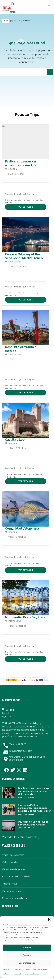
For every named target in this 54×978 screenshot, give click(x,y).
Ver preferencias (27, 963)
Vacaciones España (12, 891)
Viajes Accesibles (11, 862)
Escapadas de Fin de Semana (17, 876)
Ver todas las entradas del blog (20, 837)
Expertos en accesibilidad (15, 898)
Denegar (27, 955)
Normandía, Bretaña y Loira (25, 617)
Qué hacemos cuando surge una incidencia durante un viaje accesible (34, 791)
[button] (49, 919)
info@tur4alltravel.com (20, 751)
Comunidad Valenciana (22, 528)
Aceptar (27, 947)
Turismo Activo (9, 883)
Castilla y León (15, 439)
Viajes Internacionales (13, 855)
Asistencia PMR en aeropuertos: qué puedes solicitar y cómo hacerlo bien (34, 808)
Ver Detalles (25, 207)
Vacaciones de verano (13, 869)
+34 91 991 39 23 (17, 744)
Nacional (12, 169)
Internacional (14, 261)
